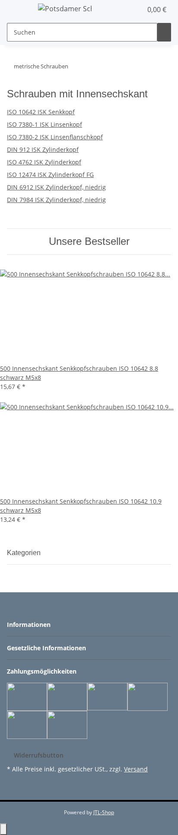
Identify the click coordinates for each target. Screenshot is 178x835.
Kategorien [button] (24, 552)
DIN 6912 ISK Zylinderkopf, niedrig (56, 187)
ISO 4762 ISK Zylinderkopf (44, 162)
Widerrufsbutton (39, 755)
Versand (136, 769)
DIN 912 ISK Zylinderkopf (43, 149)
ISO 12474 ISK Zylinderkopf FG (50, 174)
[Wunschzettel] (135, 9)
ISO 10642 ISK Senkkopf (41, 112)
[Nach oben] (3, 829)
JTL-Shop (103, 812)
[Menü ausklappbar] (18, 10)
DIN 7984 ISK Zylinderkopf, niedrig (56, 200)
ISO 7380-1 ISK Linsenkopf (44, 124)
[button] (126, 9)
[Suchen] (164, 32)
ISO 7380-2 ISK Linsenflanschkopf (55, 137)
